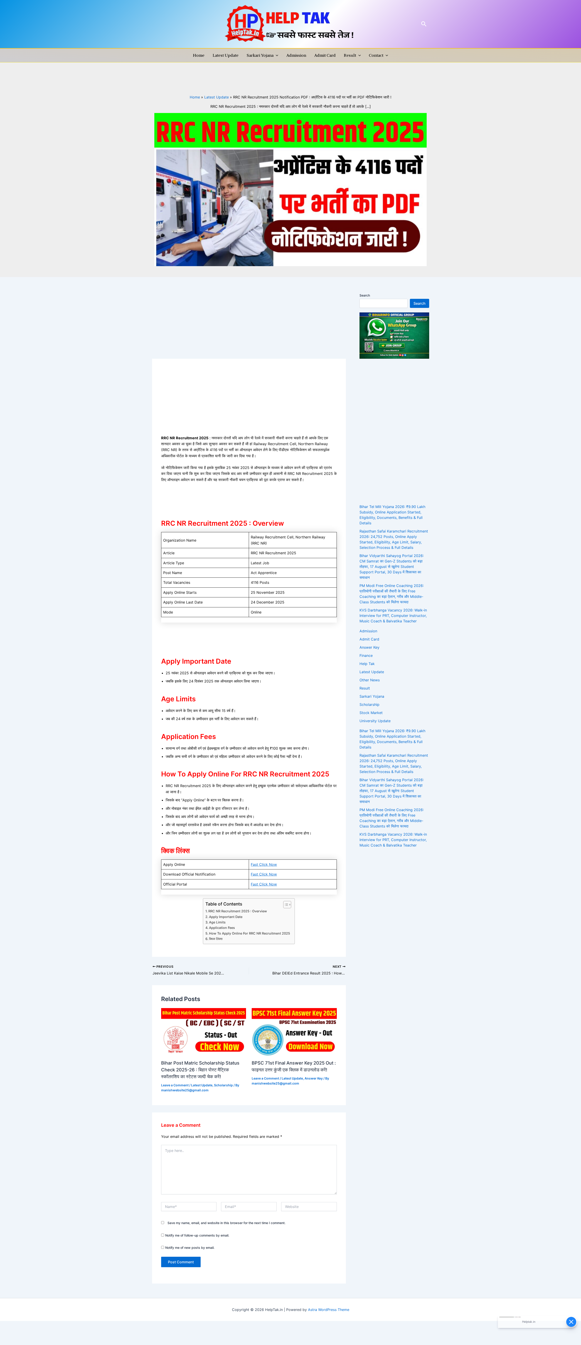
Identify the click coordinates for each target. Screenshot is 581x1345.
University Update (375, 721)
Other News (369, 680)
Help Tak (367, 663)
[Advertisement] (249, 325)
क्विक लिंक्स (215, 939)
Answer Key (314, 1078)
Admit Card (325, 55)
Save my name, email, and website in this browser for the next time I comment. (226, 1223)
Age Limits (217, 922)
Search (364, 295)
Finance (366, 655)
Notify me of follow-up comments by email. (197, 1235)
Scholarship (223, 1085)
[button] (424, 24)
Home (198, 55)
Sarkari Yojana (260, 55)
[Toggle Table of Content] (285, 904)
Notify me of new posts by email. (189, 1247)
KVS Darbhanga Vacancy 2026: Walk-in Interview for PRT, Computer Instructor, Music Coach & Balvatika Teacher (393, 615)
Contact (376, 55)
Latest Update (226, 55)
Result (350, 55)
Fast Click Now (264, 864)
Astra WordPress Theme (328, 1309)
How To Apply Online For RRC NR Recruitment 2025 (249, 933)
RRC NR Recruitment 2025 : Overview (237, 911)
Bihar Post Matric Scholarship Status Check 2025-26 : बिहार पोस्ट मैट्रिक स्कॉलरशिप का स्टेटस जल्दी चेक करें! (200, 1069)
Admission (296, 55)
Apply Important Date (225, 917)
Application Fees (222, 928)
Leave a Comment (175, 1085)
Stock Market (371, 712)
